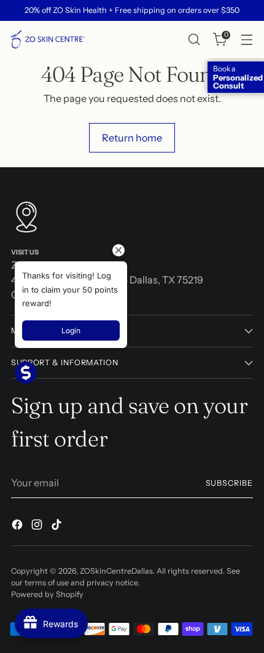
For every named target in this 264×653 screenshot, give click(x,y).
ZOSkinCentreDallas (116, 571)
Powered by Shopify (47, 594)
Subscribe (230, 483)
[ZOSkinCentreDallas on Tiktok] (57, 526)
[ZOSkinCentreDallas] (48, 39)
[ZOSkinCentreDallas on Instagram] (38, 526)
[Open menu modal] (246, 39)
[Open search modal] (193, 39)
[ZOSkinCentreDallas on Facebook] (18, 526)
